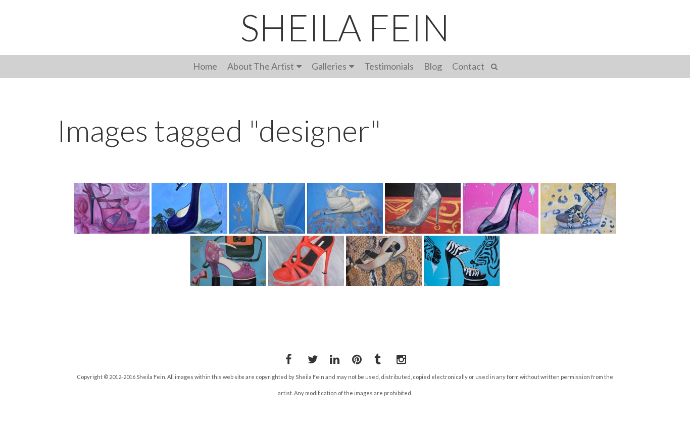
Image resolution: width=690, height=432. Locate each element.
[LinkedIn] (333, 357)
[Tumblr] (377, 357)
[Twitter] (311, 357)
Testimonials (389, 66)
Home (205, 66)
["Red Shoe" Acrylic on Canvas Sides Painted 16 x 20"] (306, 261)
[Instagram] (399, 357)
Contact (468, 66)
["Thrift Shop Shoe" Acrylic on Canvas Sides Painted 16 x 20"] (228, 261)
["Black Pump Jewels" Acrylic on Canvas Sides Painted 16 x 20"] (500, 208)
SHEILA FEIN (345, 27)
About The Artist (260, 66)
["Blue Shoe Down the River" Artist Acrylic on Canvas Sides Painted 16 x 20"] (189, 208)
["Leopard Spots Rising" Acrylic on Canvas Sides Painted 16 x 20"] (578, 208)
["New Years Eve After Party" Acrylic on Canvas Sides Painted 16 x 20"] (345, 208)
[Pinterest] (355, 357)
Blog (433, 66)
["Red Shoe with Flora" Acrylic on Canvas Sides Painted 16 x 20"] (112, 208)
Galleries (329, 66)
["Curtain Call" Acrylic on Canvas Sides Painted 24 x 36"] (423, 208)
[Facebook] (288, 357)
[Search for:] (495, 65)
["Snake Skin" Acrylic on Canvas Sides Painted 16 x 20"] (384, 261)
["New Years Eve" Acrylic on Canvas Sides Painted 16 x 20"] (267, 208)
